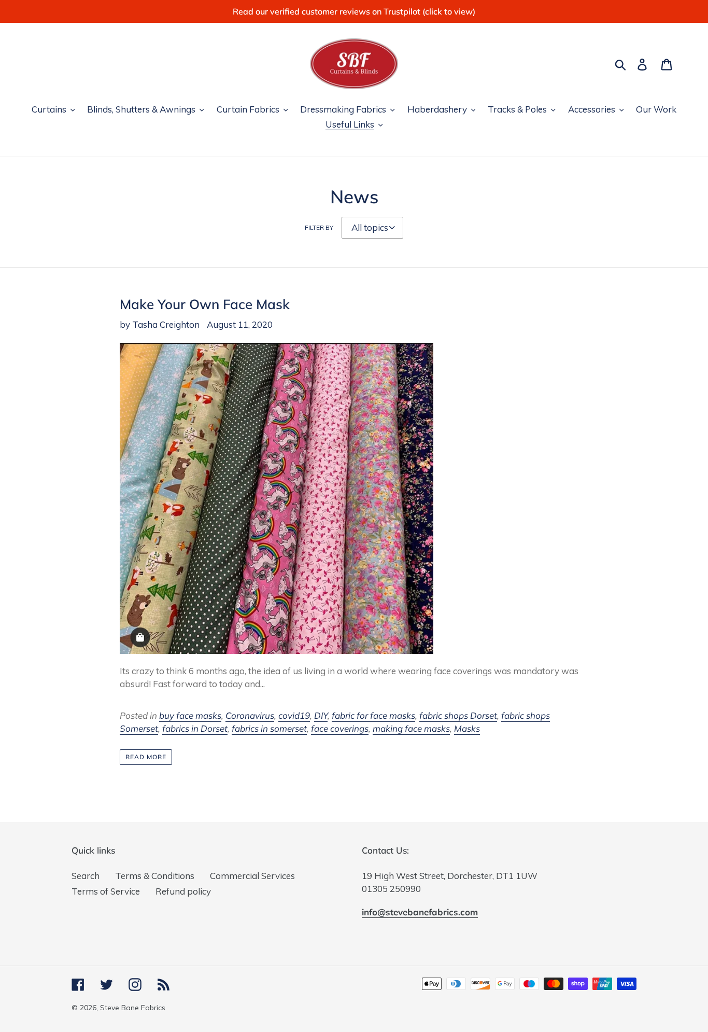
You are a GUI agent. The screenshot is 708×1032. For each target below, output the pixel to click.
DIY (321, 715)
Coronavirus (249, 715)
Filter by (319, 227)
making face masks (411, 728)
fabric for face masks (373, 715)
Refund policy (183, 891)
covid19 (294, 715)
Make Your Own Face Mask (205, 304)
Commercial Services (252, 875)
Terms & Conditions (154, 875)
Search (86, 875)
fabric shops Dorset (458, 715)
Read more (145, 757)
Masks (467, 728)
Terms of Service (106, 891)
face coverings (340, 728)
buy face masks (190, 715)
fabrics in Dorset (195, 728)
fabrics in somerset (269, 728)
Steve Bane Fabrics (132, 1007)
